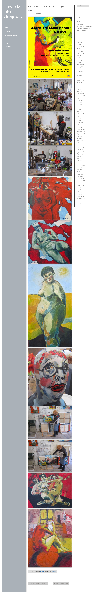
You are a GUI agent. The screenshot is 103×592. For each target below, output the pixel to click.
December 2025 (81, 46)
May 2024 (79, 55)
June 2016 (79, 167)
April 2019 (79, 120)
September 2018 (81, 134)
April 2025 (79, 49)
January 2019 (80, 127)
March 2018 (80, 140)
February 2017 (80, 160)
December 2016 (81, 165)
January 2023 (80, 67)
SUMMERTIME (8, 46)
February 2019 (80, 125)
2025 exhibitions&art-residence (84, 26)
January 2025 (80, 51)
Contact (6, 27)
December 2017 (80, 147)
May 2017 (79, 156)
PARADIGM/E (80, 17)
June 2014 (79, 203)
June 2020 (79, 105)
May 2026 (79, 42)
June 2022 (79, 73)
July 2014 (79, 201)
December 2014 (80, 196)
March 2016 (80, 174)
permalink (53, 571)
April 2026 (79, 44)
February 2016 (80, 176)
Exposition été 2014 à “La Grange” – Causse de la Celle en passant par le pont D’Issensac (38, 583)
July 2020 (79, 102)
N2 (40, 571)
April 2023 (79, 62)
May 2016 (79, 169)
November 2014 (81, 198)
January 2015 (80, 194)
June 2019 (79, 118)
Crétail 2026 (7, 31)
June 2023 (79, 60)
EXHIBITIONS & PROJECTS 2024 (12, 35)
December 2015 (80, 178)
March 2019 (80, 122)
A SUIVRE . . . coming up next (61, 583)
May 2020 (79, 107)
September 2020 (81, 98)
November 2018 (81, 131)
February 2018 (80, 143)
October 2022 (80, 69)
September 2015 (81, 185)
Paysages (7, 43)
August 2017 (80, 154)
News (6, 39)
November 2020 (81, 96)
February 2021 (80, 93)
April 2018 (79, 138)
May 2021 (79, 89)
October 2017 (80, 149)
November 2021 (81, 78)
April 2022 (79, 75)
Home (6, 24)
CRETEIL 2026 (80, 24)
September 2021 (81, 80)
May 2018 (79, 136)
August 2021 (80, 82)
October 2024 (80, 53)
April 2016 (79, 172)
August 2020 (80, 100)
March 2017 (79, 158)
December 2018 (81, 129)
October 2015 (80, 183)
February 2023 (80, 64)
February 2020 (80, 113)
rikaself (38, 13)
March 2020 (80, 111)
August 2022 (80, 71)
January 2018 (80, 145)
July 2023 (79, 58)
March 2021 (80, 91)
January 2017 (80, 163)
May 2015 (79, 189)
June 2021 (79, 87)
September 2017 (81, 152)
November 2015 (81, 181)
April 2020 (79, 109)
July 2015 (79, 187)
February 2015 (80, 192)
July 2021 (79, 84)
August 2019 (80, 116)
